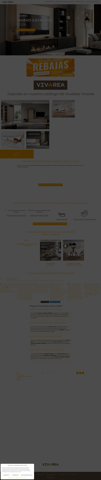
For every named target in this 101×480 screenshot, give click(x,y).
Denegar (15, 475)
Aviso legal (24, 477)
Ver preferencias (26, 475)
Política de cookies (11, 477)
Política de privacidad (18, 477)
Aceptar (6, 475)
